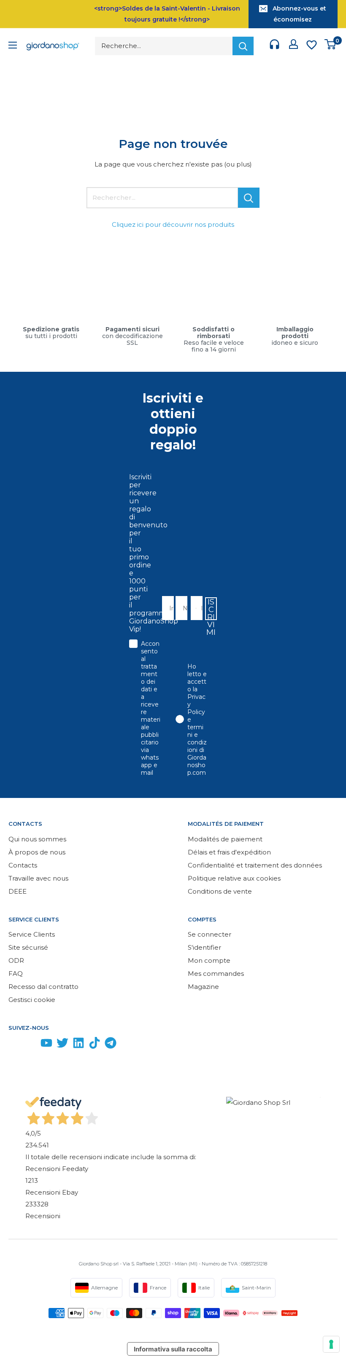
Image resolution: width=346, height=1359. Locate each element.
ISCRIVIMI (211, 608)
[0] (330, 46)
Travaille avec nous (38, 878)
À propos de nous (36, 852)
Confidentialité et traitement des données (255, 865)
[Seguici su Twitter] (62, 1045)
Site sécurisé (28, 947)
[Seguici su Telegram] (110, 1045)
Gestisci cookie (31, 1000)
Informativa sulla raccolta (173, 1349)
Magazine (203, 987)
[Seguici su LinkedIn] (78, 1045)
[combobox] (194, 608)
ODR (16, 960)
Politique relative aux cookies (234, 878)
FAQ (15, 974)
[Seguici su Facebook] (14, 1045)
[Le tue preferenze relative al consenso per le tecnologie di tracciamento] (331, 1344)
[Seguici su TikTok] (94, 1045)
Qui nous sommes (37, 839)
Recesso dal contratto (43, 987)
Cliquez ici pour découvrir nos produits (173, 224)
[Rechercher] (243, 46)
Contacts (22, 865)
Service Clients (31, 934)
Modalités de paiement (225, 839)
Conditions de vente (220, 891)
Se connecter (209, 934)
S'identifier (204, 947)
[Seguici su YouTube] (46, 1045)
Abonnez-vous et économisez (299, 14)
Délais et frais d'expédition (229, 852)
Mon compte (209, 960)
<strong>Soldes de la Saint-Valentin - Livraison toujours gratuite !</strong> (167, 14)
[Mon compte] (293, 46)
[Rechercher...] (249, 198)
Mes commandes (216, 974)
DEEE (17, 891)
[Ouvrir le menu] (12, 46)
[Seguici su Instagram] (30, 1045)
